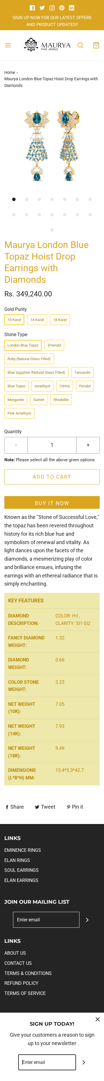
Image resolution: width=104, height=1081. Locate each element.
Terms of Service (25, 993)
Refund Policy (21, 983)
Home (9, 72)
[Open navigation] (8, 45)
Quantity (13, 431)
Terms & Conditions (28, 973)
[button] (52, 145)
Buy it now (52, 503)
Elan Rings (17, 860)
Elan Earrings (21, 880)
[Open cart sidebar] (96, 45)
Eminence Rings (22, 850)
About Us (15, 953)
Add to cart (52, 477)
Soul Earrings (21, 870)
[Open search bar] (80, 45)
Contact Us (18, 963)
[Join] (87, 920)
